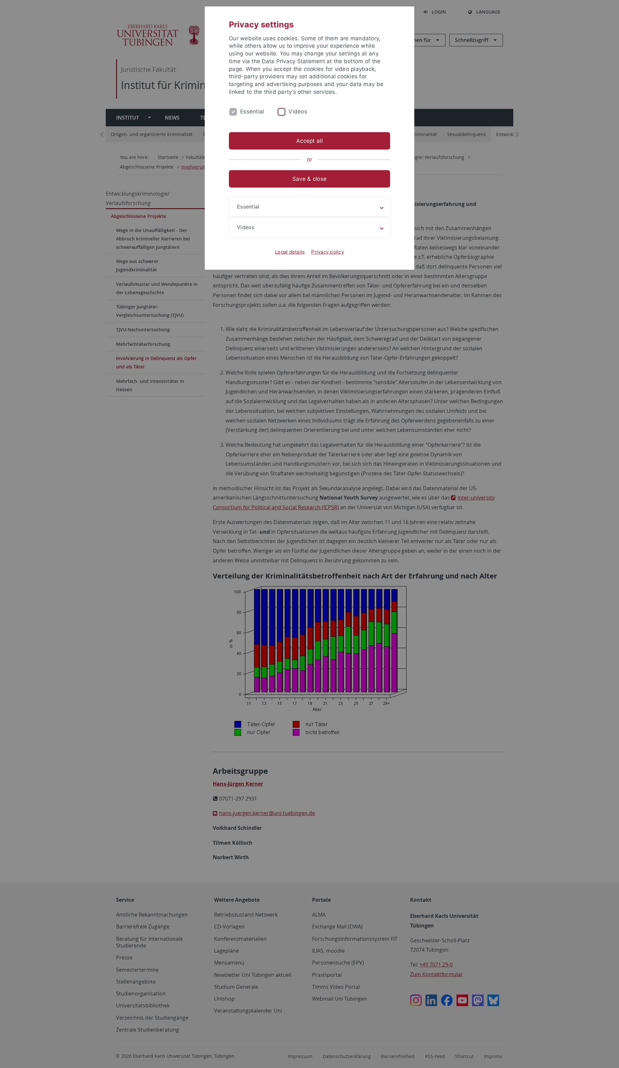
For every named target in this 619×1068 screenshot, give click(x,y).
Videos (298, 111)
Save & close (309, 179)
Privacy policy (327, 252)
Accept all (309, 141)
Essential (252, 111)
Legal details (290, 252)
